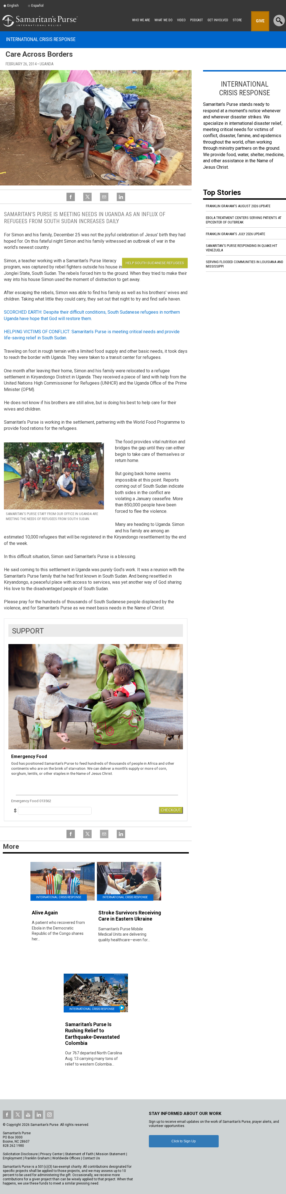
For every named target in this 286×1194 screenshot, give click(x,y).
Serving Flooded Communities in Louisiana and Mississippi (244, 264)
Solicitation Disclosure (20, 1154)
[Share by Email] (104, 200)
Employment (12, 1158)
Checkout (171, 810)
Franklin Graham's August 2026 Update (238, 206)
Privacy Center (51, 1154)
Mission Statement (110, 1154)
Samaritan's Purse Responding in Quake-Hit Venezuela (241, 248)
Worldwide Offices (66, 1158)
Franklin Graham (37, 1158)
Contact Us (91, 1158)
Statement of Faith (79, 1154)
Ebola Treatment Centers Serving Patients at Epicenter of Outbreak (244, 220)
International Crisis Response (41, 39)
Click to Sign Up (183, 1141)
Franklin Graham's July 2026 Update (235, 234)
